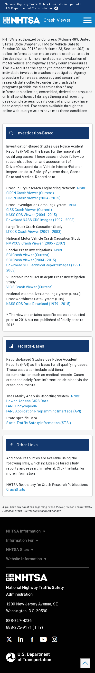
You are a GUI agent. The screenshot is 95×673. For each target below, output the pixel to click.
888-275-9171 (19, 627)
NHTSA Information (26, 531)
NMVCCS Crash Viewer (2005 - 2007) (35, 243)
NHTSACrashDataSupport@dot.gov (39, 511)
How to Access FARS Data (27, 401)
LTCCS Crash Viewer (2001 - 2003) (33, 232)
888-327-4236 (19, 620)
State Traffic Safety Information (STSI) (38, 423)
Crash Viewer (57, 20)
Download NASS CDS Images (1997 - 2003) (40, 220)
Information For (22, 540)
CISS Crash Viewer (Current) (29, 210)
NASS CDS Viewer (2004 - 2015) (31, 215)
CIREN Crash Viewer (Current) (30, 193)
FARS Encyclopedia (21, 406)
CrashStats (15, 489)
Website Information (26, 559)
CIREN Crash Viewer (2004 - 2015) (33, 198)
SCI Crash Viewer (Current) (28, 255)
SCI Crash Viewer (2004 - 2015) (31, 260)
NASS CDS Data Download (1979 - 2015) (38, 304)
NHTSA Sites (20, 549)
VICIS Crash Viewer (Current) (29, 287)
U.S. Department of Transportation (28, 8)
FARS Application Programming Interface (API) (43, 411)
